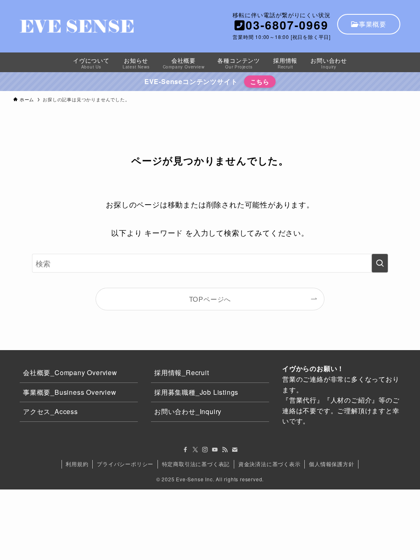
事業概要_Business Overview (69, 392)
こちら (259, 81)
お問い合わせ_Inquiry (187, 411)
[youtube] (215, 449)
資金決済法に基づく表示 (269, 464)
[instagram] (205, 449)
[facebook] (185, 449)
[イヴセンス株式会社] (77, 26)
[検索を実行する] (380, 263)
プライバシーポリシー (125, 464)
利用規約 (77, 464)
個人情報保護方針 (331, 464)
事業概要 (372, 24)
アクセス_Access (50, 411)
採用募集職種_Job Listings (196, 392)
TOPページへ (210, 299)
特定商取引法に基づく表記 (196, 464)
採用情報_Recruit (181, 372)
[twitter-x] (195, 449)
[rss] (224, 449)
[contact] (234, 449)
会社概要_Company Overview (70, 372)
